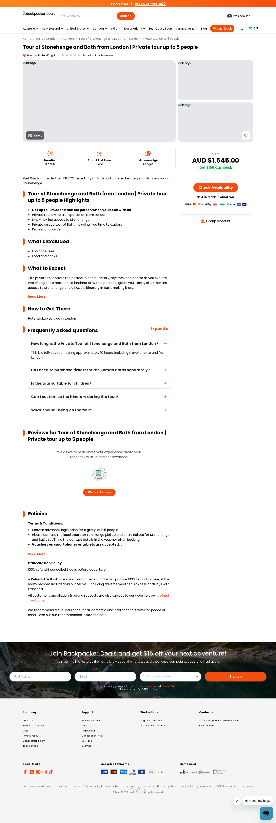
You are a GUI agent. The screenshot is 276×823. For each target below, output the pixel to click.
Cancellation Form (92, 735)
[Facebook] (25, 772)
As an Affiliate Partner (152, 725)
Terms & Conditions (34, 725)
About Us (28, 720)
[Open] (197, 676)
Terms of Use (30, 745)
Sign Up (236, 676)
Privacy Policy (168, 686)
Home (27, 39)
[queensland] (220, 772)
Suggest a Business (151, 720)
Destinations (133, 29)
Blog (204, 29)
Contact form (206, 725)
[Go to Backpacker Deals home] (39, 15)
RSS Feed (87, 740)
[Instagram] (44, 772)
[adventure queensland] (201, 772)
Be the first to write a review (98, 55)
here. (103, 615)
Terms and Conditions (144, 686)
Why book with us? (92, 720)
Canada (98, 29)
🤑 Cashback (222, 29)
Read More (37, 296)
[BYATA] (184, 772)
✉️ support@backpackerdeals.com (219, 720)
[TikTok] (51, 772)
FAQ (84, 725)
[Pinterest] (38, 772)
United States (76, 29)
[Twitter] (31, 772)
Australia (29, 29)
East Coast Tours (161, 29)
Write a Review (99, 492)
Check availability (215, 187)
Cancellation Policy (34, 740)
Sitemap (86, 745)
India (114, 29)
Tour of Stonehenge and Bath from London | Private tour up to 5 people (129, 39)
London (68, 39)
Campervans (185, 29)
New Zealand (51, 29)
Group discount (218, 221)
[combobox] (167, 676)
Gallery (37, 135)
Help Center (88, 730)
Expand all (161, 328)
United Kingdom (47, 39)
